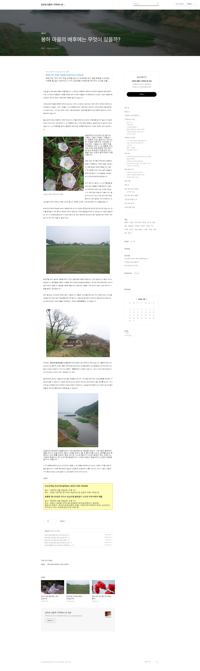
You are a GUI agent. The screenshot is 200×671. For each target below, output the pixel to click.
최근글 (126, 241)
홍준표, (143, 226)
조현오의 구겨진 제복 (133, 166)
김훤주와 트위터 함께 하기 (151, 623)
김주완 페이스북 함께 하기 (151, 630)
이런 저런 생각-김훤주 (131, 195)
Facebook (128, 273)
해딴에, (144, 222)
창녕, (153, 222)
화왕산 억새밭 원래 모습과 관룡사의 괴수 (57, 542)
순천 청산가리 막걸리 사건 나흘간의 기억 (138, 163)
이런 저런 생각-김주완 (131, 189)
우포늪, (150, 229)
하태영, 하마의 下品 (133, 177)
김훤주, (126, 222)
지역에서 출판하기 (132, 127)
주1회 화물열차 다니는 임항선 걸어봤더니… (58, 545)
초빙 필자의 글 (129, 169)
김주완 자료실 (131, 192)
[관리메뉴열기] (196, 4)
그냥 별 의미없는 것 (130, 199)
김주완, (131, 229)
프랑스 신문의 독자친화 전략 (135, 143)
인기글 (133, 241)
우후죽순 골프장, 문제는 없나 (135, 132)
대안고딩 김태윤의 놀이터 (151, 638)
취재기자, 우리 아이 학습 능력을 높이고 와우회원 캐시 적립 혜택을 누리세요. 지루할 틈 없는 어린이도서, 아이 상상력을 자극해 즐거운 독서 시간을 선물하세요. (78, 79)
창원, (155, 229)
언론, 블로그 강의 (132, 150)
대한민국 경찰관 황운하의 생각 (135, 175)
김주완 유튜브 (148, 651)
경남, (125, 233)
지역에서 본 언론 (129, 138)
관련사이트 (147, 662)
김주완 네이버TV (149, 654)
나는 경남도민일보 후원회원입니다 (137, 141)
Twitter (136, 273)
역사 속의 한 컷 (129, 203)
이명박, (148, 226)
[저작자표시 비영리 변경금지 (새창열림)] (70, 521)
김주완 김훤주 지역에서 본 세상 (53, 4)
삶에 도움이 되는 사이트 (131, 265)
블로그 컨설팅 (131, 148)
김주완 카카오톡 (149, 658)
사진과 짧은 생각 (129, 207)
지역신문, (137, 226)
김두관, (149, 222)
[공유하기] (51, 521)
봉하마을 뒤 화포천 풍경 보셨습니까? (56, 537)
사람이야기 (130, 125)
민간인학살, (137, 222)
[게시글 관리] (54, 521)
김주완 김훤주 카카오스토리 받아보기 (151, 645)
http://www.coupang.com (55, 72)
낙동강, (131, 222)
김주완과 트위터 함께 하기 (151, 615)
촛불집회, (131, 226)
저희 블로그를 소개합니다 (131, 262)
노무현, (145, 229)
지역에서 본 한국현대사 (131, 115)
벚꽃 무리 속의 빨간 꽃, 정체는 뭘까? (56, 540)
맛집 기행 (127, 181)
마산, (152, 226)
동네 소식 (129, 122)
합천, (125, 226)
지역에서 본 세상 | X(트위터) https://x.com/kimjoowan (63, 616)
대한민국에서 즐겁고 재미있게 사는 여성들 (139, 156)
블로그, (130, 233)
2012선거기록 (131, 134)
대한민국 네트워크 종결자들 (135, 161)
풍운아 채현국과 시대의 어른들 (135, 129)
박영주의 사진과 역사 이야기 (135, 172)
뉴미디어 (129, 145)
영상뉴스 (127, 112)
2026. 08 (141, 299)
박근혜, (126, 229)
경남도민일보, (138, 229)
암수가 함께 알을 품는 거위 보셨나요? (56, 535)
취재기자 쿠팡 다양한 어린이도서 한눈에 (64, 75)
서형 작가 (127, 153)
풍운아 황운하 (131, 159)
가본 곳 (47, 531)
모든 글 (126, 108)
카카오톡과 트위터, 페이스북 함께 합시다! (136, 258)
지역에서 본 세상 (129, 119)
